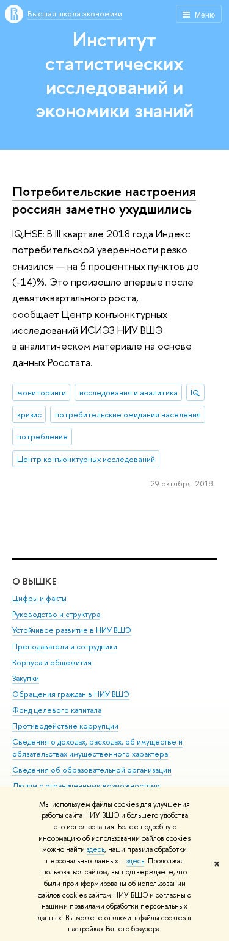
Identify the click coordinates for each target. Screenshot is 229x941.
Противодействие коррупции (65, 726)
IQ (195, 392)
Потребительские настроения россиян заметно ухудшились (104, 200)
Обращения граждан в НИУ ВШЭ (70, 694)
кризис (29, 414)
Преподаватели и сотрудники (64, 646)
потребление (42, 436)
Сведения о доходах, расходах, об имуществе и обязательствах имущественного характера (97, 748)
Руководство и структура (56, 614)
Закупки (25, 678)
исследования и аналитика (128, 392)
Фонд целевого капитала (56, 710)
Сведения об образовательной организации (92, 770)
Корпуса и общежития (52, 662)
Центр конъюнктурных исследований (86, 458)
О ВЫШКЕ (34, 581)
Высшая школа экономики (74, 13)
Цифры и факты (39, 598)
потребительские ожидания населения (128, 414)
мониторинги (41, 392)
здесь (95, 849)
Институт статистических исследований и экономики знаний (114, 74)
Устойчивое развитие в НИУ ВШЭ (71, 630)
